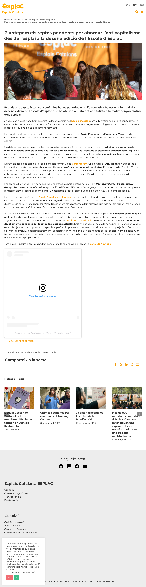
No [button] (9, 577)
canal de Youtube (100, 244)
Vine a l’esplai (12, 525)
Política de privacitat (83, 581)
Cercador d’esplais (15, 529)
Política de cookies (106, 581)
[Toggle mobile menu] (142, 11)
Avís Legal (64, 581)
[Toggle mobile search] (136, 11)
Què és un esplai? (14, 522)
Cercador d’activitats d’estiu (20, 532)
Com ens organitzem (16, 493)
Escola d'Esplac (49, 352)
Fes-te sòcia (11, 500)
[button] (6, 414)
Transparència (12, 496)
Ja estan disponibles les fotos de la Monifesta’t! (91, 398)
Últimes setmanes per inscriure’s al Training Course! (55, 398)
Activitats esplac (33, 352)
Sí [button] (16, 577)
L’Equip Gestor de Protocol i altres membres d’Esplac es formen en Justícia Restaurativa (19, 398)
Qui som (9, 490)
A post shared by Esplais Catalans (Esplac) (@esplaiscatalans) (43, 333)
